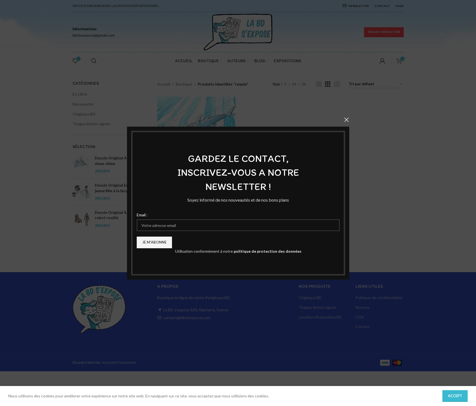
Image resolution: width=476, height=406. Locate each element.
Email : (142, 214)
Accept (455, 396)
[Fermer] (346, 120)
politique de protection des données (267, 251)
